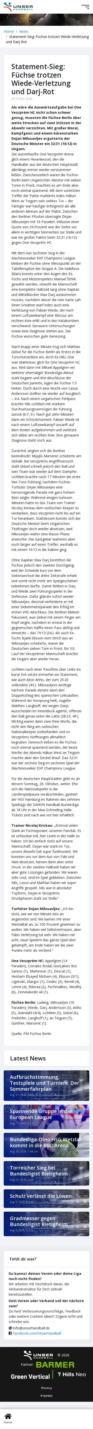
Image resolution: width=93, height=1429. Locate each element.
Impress (46, 1396)
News (23, 31)
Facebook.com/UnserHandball (37, 1333)
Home (9, 31)
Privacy (46, 1388)
